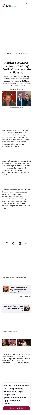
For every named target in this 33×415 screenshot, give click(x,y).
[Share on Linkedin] (20, 243)
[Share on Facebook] (13, 243)
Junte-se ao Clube (16, 408)
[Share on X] (7, 243)
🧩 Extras (20, 89)
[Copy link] (26, 243)
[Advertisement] (16, 26)
